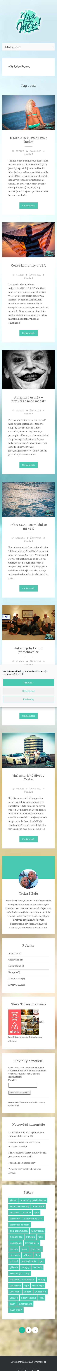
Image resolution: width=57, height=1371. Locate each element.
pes (41, 1261)
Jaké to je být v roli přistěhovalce (28, 650)
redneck (37, 1267)
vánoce (27, 1291)
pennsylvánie (28, 1261)
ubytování (15, 1291)
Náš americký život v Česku (29, 777)
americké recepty (19, 1206)
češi (42, 1297)
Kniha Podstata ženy (24, 1162)
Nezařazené (14, 965)
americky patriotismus (33, 1200)
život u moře (25, 1303)
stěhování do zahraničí (22, 1279)
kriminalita (32, 1242)
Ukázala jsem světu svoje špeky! (28, 140)
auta (36, 1212)
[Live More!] (28, 20)
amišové (14, 1212)
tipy (26, 1285)
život (12, 1303)
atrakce (27, 1212)
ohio (37, 1255)
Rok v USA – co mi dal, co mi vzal (29, 526)
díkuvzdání (37, 1230)
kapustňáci (16, 1242)
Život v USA (35, 151)
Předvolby (28, 699)
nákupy (27, 1255)
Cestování (13, 959)
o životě (14, 1261)
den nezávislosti (19, 1230)
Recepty (12, 972)
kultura (14, 1249)
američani (38, 1206)
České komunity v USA (28, 265)
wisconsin (40, 1291)
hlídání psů (16, 1236)
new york (15, 1255)
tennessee (15, 1285)
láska (24, 1249)
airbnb (13, 1200)
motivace (36, 1249)
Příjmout (28, 682)
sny (27, 1273)
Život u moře (15, 978)
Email (12, 1080)
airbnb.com (12, 1041)
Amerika (13, 953)
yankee (14, 1297)
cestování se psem (19, 1224)
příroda (14, 1267)
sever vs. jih (16, 1273)
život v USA (16, 1309)
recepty (25, 1267)
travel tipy (38, 1285)
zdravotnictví (28, 1297)
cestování (15, 1218)
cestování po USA (33, 1218)
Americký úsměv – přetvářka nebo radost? (28, 399)
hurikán (30, 1236)
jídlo (40, 1236)
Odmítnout (28, 690)
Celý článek (28, 205)
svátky (41, 1279)
